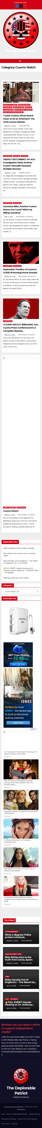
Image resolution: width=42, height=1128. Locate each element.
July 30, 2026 (11, 1008)
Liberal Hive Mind (18, 107)
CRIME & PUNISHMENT (9, 507)
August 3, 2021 (10, 173)
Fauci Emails (14, 999)
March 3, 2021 (10, 335)
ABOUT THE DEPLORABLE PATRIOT (17, 1114)
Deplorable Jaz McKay (24, 216)
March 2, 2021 (10, 515)
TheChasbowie (24, 126)
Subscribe (15, 1123)
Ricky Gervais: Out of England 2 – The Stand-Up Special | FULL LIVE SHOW (19, 982)
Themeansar (21, 1109)
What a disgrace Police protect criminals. (19, 548)
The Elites (17, 156)
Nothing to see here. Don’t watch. (16, 578)
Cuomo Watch (8, 107)
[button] (36, 61)
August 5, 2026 (12, 940)
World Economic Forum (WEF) (23, 109)
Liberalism (28, 107)
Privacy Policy (5, 1123)
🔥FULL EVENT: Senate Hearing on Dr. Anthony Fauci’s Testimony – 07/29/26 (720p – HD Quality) (21, 570)
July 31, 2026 (11, 985)
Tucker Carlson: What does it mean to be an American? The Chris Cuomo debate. (19, 118)
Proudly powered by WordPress (14, 1106)
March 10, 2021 (10, 276)
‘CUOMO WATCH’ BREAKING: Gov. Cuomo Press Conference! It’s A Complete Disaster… (20, 327)
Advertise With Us (34, 1114)
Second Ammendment (11, 931)
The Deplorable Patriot (21, 51)
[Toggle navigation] (20, 61)
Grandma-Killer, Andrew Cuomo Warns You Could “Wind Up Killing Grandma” (20, 209)
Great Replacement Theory (13, 954)
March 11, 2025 (10, 126)
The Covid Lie (17, 203)
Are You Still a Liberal (10, 104)
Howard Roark (24, 173)
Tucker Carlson (8, 109)
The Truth (24, 156)
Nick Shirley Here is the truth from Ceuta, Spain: (19, 958)
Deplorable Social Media (8, 1119)
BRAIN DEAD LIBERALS (24, 104)
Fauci (7, 999)
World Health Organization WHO (13, 112)
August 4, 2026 (12, 963)
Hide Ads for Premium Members (27, 1119)
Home (3, 1114)
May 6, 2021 (9, 216)
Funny (7, 976)
